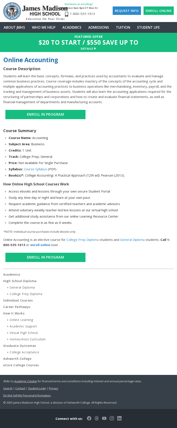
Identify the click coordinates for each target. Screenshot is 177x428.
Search (8, 388)
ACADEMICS (71, 27)
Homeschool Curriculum (28, 339)
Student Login (37, 388)
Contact (20, 388)
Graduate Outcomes (19, 346)
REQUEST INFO (127, 10)
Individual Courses (18, 300)
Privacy (53, 388)
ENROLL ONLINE (159, 10)
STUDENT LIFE (148, 27)
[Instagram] (112, 418)
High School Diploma (20, 281)
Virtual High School (24, 333)
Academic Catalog (25, 381)
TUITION (123, 27)
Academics (11, 274)
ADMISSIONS (98, 27)
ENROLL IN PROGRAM (45, 114)
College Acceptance (24, 352)
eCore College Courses (21, 365)
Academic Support (23, 326)
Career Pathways (16, 307)
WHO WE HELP (43, 27)
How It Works (13, 313)
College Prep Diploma (82, 239)
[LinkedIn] (119, 418)
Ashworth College (17, 359)
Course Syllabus (35, 169)
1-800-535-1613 (82, 13)
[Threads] (97, 418)
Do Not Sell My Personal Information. (27, 395)
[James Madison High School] (29, 11)
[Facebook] (89, 418)
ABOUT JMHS (14, 27)
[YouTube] (104, 418)
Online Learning (21, 320)
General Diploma (132, 239)
